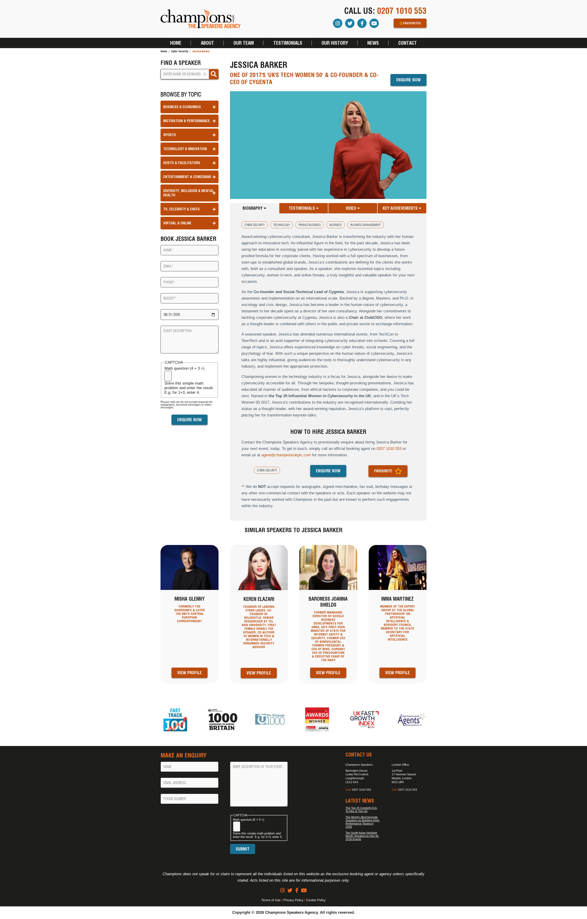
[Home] (201, 18)
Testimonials (287, 43)
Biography (253, 208)
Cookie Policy (316, 900)
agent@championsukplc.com (286, 455)
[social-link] (282, 890)
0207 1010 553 (401, 11)
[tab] (254, 208)
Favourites (412, 23)
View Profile (189, 672)
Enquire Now (408, 79)
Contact (407, 43)
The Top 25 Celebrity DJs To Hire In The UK (361, 809)
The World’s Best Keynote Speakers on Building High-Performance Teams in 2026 (363, 822)
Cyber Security (179, 51)
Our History (334, 43)
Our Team (243, 43)
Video (351, 208)
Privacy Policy (293, 900)
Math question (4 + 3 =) (184, 368)
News (373, 43)
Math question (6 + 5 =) (248, 819)
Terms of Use (271, 900)
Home (175, 43)
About (207, 43)
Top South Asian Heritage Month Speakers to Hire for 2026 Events (362, 836)
